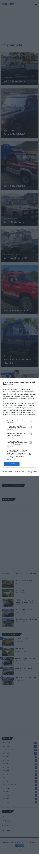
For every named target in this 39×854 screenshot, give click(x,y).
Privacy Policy (32, 472)
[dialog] (19, 427)
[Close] (35, 382)
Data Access (19, 472)
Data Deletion (7, 472)
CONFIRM (12, 463)
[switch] (30, 427)
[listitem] (19, 421)
